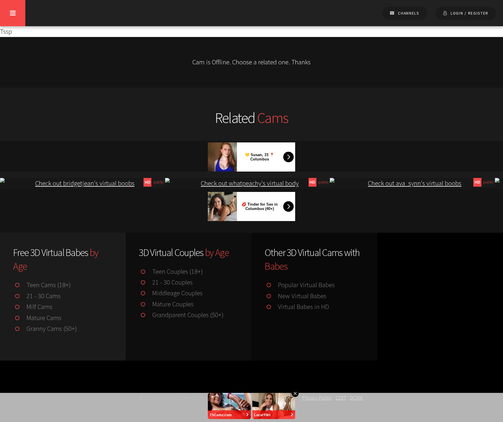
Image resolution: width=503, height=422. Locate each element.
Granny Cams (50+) (51, 328)
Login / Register (469, 13)
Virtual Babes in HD (303, 307)
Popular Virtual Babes (305, 285)
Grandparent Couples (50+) (187, 315)
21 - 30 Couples (171, 282)
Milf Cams (38, 307)
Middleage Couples (176, 293)
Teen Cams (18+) (47, 285)
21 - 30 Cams (42, 296)
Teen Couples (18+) (177, 271)
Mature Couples (172, 304)
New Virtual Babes (301, 296)
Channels (408, 13)
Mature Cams (43, 318)
